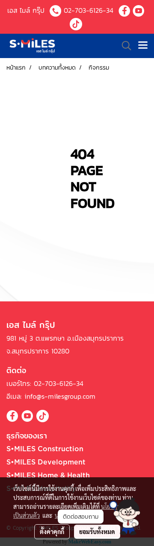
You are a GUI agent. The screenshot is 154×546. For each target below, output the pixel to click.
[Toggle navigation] (142, 45)
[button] (124, 516)
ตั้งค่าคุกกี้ (52, 531)
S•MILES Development (46, 462)
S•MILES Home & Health (48, 475)
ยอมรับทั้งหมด (97, 531)
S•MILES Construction (44, 449)
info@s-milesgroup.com (59, 396)
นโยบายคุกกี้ (70, 515)
